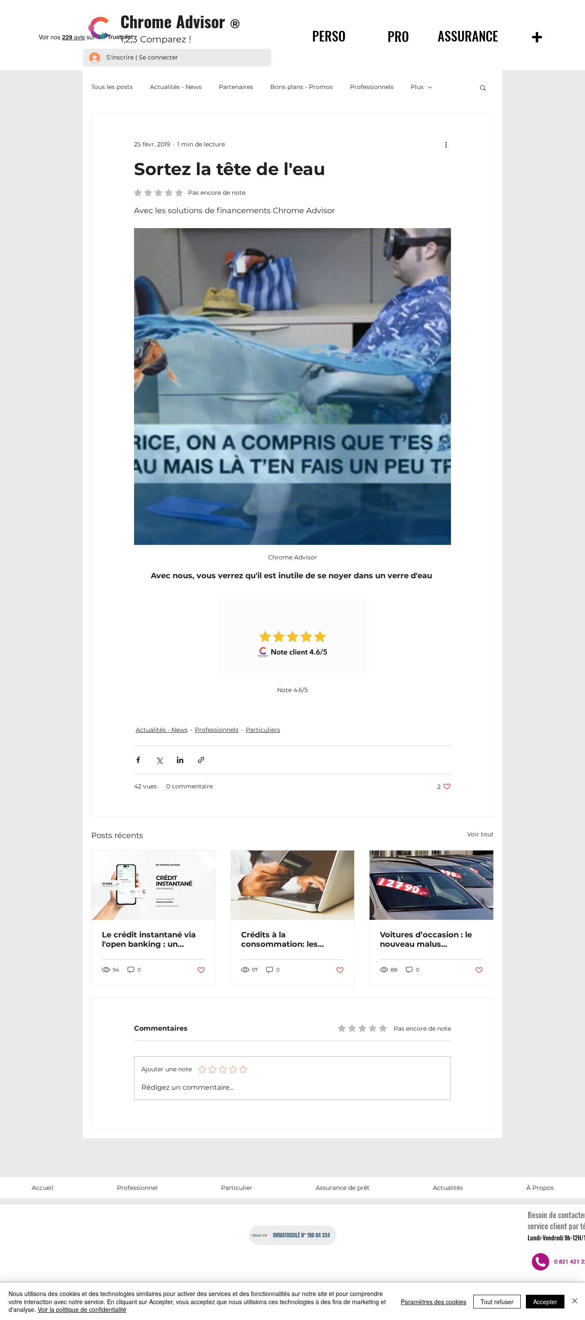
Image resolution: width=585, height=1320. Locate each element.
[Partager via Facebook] (138, 760)
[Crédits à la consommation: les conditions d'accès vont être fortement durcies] (293, 885)
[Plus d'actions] (446, 144)
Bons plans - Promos (301, 87)
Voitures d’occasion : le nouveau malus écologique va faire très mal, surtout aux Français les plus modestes (431, 939)
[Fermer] (575, 1301)
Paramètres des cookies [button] (433, 1301)
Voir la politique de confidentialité (82, 1309)
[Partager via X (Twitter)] (159, 760)
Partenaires (236, 87)
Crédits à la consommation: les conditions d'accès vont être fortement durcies (288, 939)
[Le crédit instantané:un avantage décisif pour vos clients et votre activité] (153, 885)
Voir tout (480, 834)
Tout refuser (497, 1301)
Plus (417, 87)
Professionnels (372, 87)
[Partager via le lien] (201, 760)
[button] (483, 87)
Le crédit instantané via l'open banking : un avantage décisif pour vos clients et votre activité (149, 939)
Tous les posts (112, 87)
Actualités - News (176, 87)
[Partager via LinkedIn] (180, 760)
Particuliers (263, 730)
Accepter (545, 1301)
